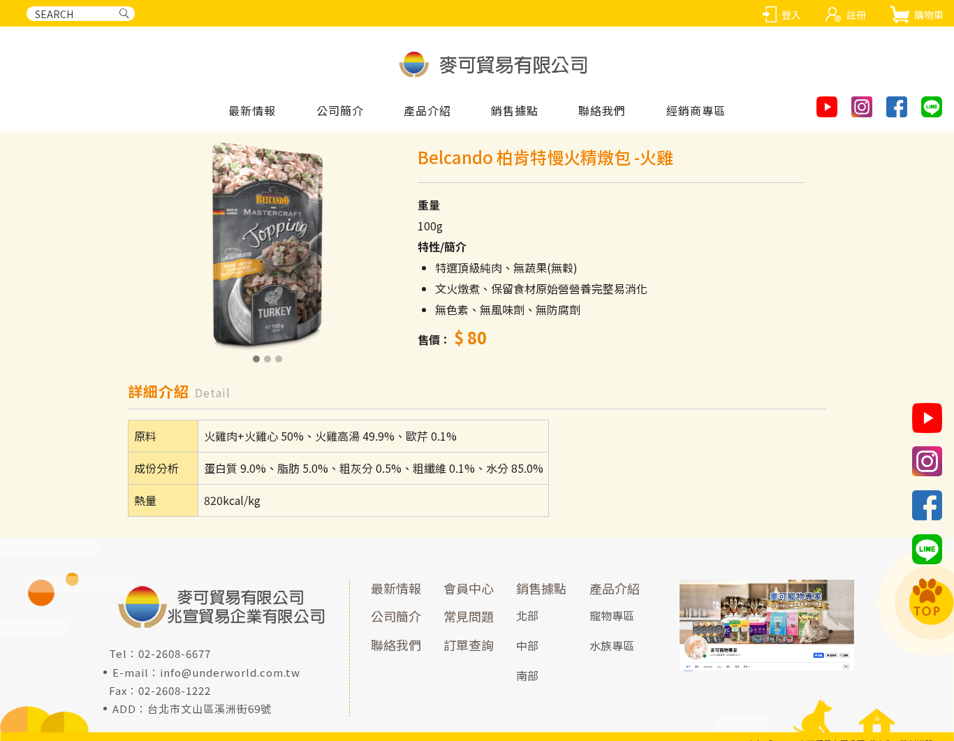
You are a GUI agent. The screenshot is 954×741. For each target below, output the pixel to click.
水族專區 (611, 645)
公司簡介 (340, 111)
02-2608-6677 (174, 653)
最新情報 (252, 111)
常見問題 (468, 616)
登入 (791, 15)
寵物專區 (611, 615)
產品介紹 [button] (427, 111)
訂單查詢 (468, 645)
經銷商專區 (696, 111)
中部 (527, 645)
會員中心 (468, 588)
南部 (527, 675)
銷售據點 (541, 588)
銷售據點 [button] (514, 111)
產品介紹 (614, 588)
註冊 (856, 15)
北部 (527, 615)
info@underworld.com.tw (230, 672)
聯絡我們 (602, 111)
